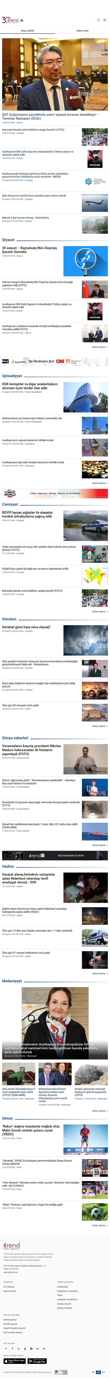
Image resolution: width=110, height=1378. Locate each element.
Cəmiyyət (10, 504)
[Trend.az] (12, 20)
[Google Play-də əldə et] (37, 1361)
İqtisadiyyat (12, 376)
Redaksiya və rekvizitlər (67, 1291)
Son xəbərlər (8, 1287)
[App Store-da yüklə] (14, 1361)
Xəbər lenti (82, 30)
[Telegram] (31, 1348)
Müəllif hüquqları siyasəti (14, 1328)
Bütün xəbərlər (99, 347)
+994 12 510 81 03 (10, 1269)
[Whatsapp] (6, 1348)
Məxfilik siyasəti (10, 1324)
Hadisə (8, 866)
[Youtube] (25, 1348)
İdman (7, 1118)
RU (104, 1372)
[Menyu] (105, 20)
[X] (18, 1348)
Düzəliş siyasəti (64, 1304)
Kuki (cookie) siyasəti (12, 1332)
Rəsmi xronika (9, 1291)
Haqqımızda (62, 1287)
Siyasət (8, 240)
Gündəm (9, 619)
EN (93, 1372)
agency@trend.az (10, 1272)
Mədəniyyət (12, 981)
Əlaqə (59, 1295)
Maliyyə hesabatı (64, 1308)
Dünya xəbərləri (15, 738)
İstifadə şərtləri (10, 1320)
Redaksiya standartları (67, 1299)
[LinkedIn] (37, 1348)
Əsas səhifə (27, 30)
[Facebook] (12, 1348)
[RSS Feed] (43, 1348)
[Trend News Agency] (11, 1246)
